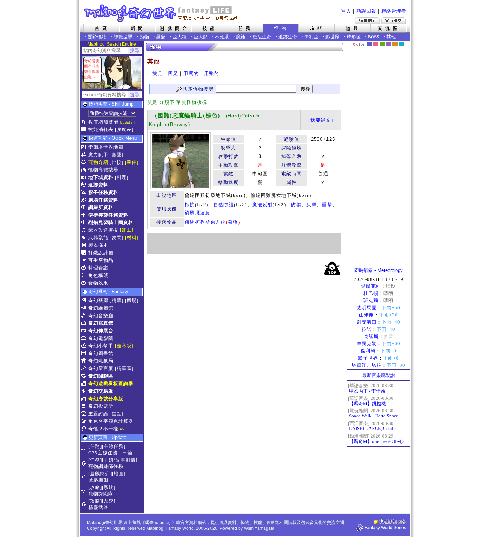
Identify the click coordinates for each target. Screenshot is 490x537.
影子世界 (368, 358)
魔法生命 (262, 37)
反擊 (311, 204)
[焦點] (116, 413)
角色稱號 (98, 275)
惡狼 (233, 222)
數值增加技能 (103, 122)
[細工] (126, 230)
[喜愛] (116, 154)
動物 (144, 37)
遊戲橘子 (367, 20)
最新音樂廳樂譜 (378, 375)
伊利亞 (311, 37)
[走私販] (124, 345)
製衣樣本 (98, 245)
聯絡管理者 (393, 11)
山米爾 (366, 315)
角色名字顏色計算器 (110, 421)
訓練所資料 (100, 207)
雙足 (157, 73)
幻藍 (369, 44)
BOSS (373, 37)
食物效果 (98, 283)
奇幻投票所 (100, 406)
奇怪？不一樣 (103, 428)
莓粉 (375, 44)
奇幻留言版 (100, 368)
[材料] (131, 237)
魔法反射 (262, 204)
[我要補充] (320, 120)
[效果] (116, 237)
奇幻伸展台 (100, 330)
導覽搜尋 (123, 37)
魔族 (240, 37)
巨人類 (201, 37)
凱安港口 (367, 322)
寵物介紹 (98, 162)
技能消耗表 (100, 129)
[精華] (116, 300)
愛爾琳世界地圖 (105, 147)
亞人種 (180, 37)
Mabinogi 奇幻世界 (161, 13)
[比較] (116, 162)
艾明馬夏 (367, 307)
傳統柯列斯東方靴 (205, 222)
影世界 (332, 37)
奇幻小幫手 (100, 345)
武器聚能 (98, 237)
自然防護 (223, 204)
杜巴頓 (370, 293)
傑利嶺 (368, 350)
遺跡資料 (98, 185)
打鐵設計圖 (100, 252)
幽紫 (388, 44)
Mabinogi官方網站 (393, 20)
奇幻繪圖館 (100, 308)
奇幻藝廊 (98, 300)
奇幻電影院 (100, 338)
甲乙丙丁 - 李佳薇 (367, 391)
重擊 (327, 204)
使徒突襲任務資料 (108, 215)
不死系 (222, 37)
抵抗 (190, 204)
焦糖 (395, 44)
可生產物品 (100, 260)
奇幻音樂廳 (100, 315)
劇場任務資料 (103, 200)
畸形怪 (354, 37)
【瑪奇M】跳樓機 (367, 403)
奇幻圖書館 (100, 353)
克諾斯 (371, 336)
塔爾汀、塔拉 (367, 365)
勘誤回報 (366, 11)
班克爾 (370, 300)
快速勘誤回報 (393, 521)
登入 (346, 11)
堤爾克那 (371, 286)
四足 (173, 73)
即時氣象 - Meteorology (378, 270)
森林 (382, 44)
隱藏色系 (405, 41)
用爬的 (191, 73)
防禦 (296, 204)
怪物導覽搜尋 (103, 169)
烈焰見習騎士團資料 (110, 222)
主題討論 (98, 413)
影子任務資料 (103, 192)
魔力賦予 (98, 154)
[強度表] (124, 129)
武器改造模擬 (103, 230)
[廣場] (131, 300)
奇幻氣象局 (100, 361)
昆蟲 (160, 37)
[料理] (121, 177)
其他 (391, 37)
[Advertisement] (244, 243)
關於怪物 (97, 37)
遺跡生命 (287, 37)
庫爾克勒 (367, 343)
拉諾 (367, 329)
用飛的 (212, 73)
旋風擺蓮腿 (198, 213)
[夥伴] (131, 162)
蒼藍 (401, 44)
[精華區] (124, 368)
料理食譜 (98, 267)
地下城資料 (100, 177)
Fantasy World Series (385, 527)
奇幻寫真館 (100, 323)
